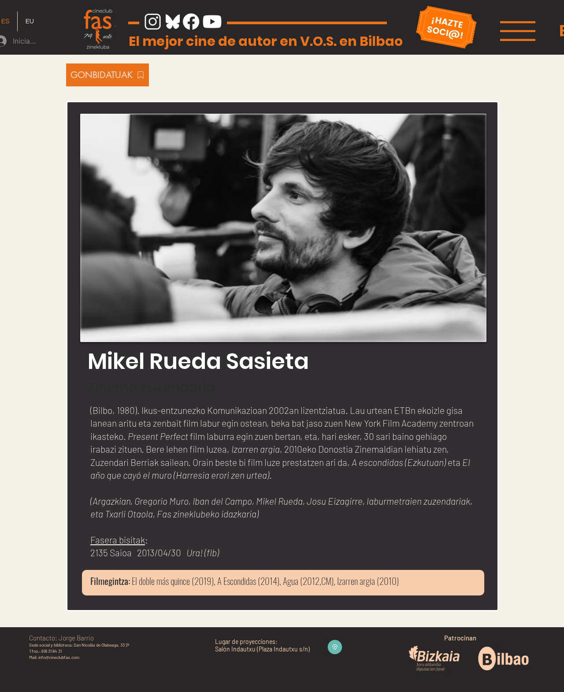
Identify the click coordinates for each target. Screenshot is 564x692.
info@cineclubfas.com (58, 657)
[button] (517, 31)
